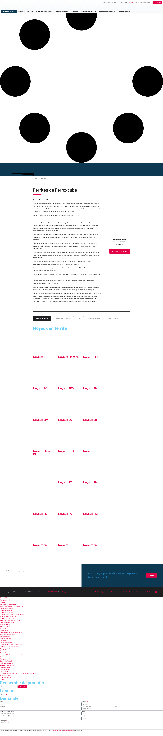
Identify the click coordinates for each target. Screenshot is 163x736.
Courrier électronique (7, 711)
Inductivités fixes (5, 675)
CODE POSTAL (86, 706)
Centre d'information (6, 643)
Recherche (158, 2)
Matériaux (3, 628)
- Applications (7, 665)
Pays (83, 711)
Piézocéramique (5, 669)
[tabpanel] (81, 439)
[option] (128, 2)
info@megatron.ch (65, 592)
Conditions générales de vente (136, 592)
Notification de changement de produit (12, 614)
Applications (4, 630)
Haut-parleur (4, 671)
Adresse (3, 706)
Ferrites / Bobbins (9, 11)
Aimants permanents (88, 11)
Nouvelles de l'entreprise (8, 618)
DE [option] (129, 2)
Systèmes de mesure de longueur (67, 11)
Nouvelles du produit (6, 612)
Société (84, 701)
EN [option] (132, 2)
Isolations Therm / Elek (43, 11)
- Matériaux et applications (11, 632)
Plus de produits (124, 11)
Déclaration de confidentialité (115, 592)
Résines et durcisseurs (106, 11)
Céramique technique (25, 11)
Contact (120, 2)
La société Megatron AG (110, 2)
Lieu (115, 706)
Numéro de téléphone (7, 716)
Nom (1, 701)
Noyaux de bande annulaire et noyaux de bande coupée (18, 673)
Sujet (83, 716)
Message (3, 720)
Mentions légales (99, 592)
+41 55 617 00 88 (52, 592)
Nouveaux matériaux (6, 610)
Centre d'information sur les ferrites (11, 606)
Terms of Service (68, 730)
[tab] (42, 318)
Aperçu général (5, 600)
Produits (2, 602)
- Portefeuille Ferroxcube (10, 620)
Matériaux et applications (8, 604)
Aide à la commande (6, 608)
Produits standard (5, 626)
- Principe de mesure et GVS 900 (13, 655)
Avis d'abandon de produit (8, 616)
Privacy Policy (56, 730)
